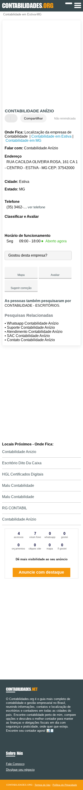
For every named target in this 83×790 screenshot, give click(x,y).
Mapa (21, 275)
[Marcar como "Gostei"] (9, 118)
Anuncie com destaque (41, 572)
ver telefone (36, 207)
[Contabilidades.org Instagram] (11, 734)
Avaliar (55, 275)
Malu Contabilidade (18, 485)
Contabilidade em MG (23, 140)
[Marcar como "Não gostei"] (14, 118)
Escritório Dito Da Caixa (22, 463)
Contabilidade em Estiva (51, 136)
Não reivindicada (65, 118)
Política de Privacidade (65, 785)
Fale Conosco (15, 764)
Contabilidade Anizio (19, 452)
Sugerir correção (21, 288)
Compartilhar (33, 118)
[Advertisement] (41, 65)
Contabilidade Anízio (19, 519)
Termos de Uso (42, 785)
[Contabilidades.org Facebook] (7, 734)
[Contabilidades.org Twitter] (9, 734)
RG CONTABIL (14, 508)
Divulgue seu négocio (20, 769)
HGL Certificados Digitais (22, 474)
